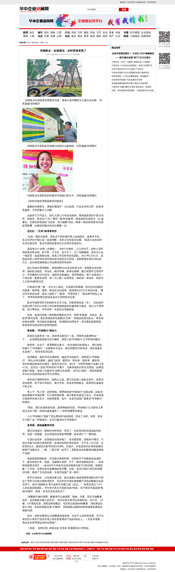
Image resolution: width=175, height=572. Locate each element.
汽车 (80, 32)
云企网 (36, 542)
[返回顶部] (168, 562)
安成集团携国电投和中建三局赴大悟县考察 (130, 83)
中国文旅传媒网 (88, 542)
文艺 (98, 32)
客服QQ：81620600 (127, 569)
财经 (26, 549)
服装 (86, 32)
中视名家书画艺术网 (75, 542)
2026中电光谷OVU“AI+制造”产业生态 (127, 69)
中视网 (61, 542)
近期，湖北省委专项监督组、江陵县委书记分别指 (133, 90)
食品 (73, 36)
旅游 (105, 36)
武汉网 (105, 542)
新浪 (32, 542)
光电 (117, 32)
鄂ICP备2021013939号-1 (76, 558)
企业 (117, 36)
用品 (73, 32)
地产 (111, 36)
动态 (31, 32)
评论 (34, 549)
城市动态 (35, 42)
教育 (86, 36)
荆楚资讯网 (54, 542)
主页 (28, 42)
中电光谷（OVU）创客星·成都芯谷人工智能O (131, 62)
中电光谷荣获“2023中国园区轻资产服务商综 (130, 72)
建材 (98, 36)
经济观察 (135, 32)
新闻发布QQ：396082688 (146, 569)
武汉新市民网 (44, 542)
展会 (80, 36)
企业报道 (146, 32)
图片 (30, 549)
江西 (59, 32)
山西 (59, 36)
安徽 (52, 36)
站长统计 (152, 563)
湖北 (46, 32)
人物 (31, 36)
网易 (65, 542)
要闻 (25, 36)
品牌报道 (146, 36)
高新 (92, 32)
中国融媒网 (99, 542)
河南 (46, 36)
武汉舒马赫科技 (150, 566)
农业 (105, 32)
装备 (111, 32)
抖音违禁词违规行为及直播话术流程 (127, 80)
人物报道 (135, 36)
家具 (92, 36)
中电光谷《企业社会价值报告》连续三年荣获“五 (132, 65)
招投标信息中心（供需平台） (84, 549)
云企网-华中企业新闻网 (42, 533)
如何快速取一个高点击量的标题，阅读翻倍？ (131, 76)
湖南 (52, 32)
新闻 (25, 32)
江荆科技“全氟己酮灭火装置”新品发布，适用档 (131, 87)
